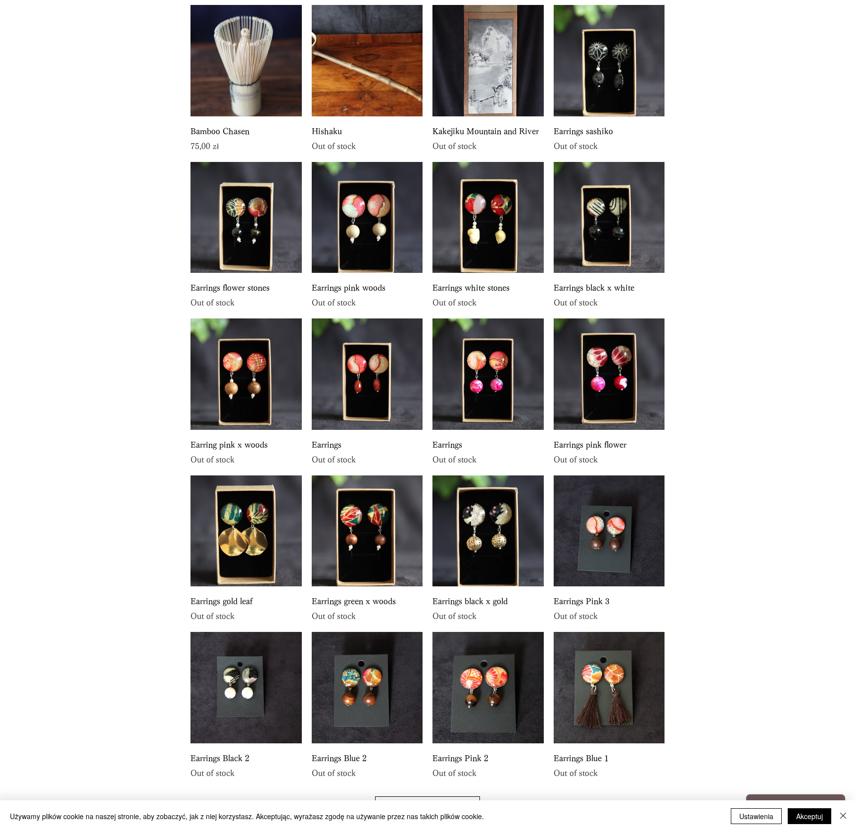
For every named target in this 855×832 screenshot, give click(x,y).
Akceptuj (809, 816)
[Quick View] (246, 60)
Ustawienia (756, 816)
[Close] (843, 816)
